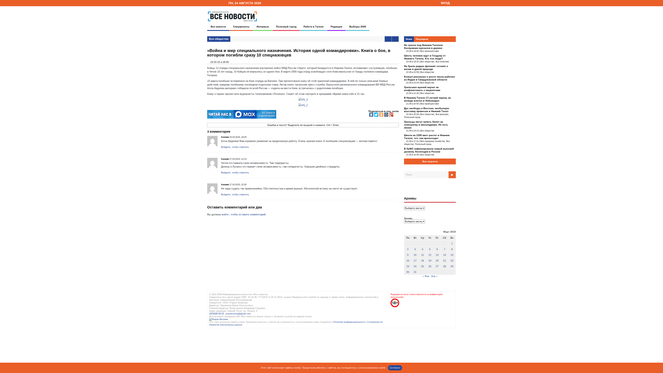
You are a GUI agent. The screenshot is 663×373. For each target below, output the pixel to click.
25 (422, 266)
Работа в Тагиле (314, 26)
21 (444, 260)
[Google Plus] (391, 115)
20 (437, 260)
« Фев (425, 276)
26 (430, 266)
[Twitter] (376, 115)
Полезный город (286, 26)
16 (407, 260)
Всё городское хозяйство (432, 141)
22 (452, 260)
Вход (445, 3)
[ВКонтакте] (371, 115)
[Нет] (658, 368)
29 (452, 266)
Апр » (434, 276)
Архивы (408, 218)
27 (437, 266)
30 (407, 272)
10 (415, 255)
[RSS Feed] (214, 3)
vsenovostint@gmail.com (238, 313)
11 (422, 255)
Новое (409, 39)
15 (452, 255)
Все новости (218, 26)
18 (422, 260)
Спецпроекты (241, 26)
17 (415, 260)
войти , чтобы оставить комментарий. (244, 214)
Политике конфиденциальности (350, 322)
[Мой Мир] (386, 115)
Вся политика (442, 61)
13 (437, 255)
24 (415, 266)
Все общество (219, 38)
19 (430, 260)
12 (430, 255)
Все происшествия (429, 51)
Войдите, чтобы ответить (235, 147)
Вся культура (442, 114)
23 (407, 266)
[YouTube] (220, 3)
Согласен (395, 367)
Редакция (336, 26)
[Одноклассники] (381, 115)
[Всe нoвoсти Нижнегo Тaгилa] (232, 22)
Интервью (263, 26)
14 (444, 255)
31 (415, 272)
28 (444, 266)
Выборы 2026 (357, 26)
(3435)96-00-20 (216, 313)
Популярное (422, 39)
